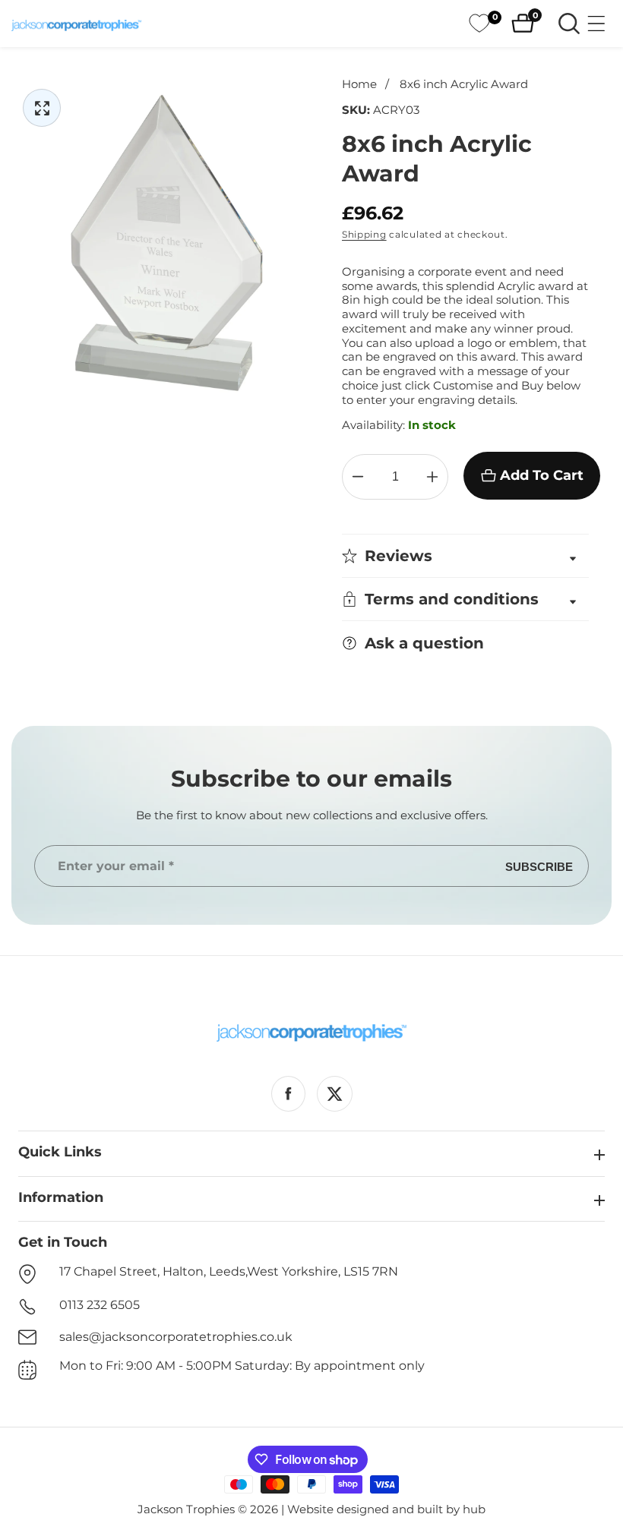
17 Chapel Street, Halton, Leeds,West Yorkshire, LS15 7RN (228, 1271)
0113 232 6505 (99, 1305)
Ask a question (424, 643)
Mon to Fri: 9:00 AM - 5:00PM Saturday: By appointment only (242, 1365)
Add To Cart (541, 475)
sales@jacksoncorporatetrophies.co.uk (176, 1337)
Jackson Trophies (186, 1509)
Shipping (364, 234)
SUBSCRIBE (539, 866)
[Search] (569, 23)
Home (359, 84)
